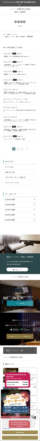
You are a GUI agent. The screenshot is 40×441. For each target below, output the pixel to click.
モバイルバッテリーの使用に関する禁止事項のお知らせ (19, 3)
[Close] (38, 412)
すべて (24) (9, 167)
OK (20, 438)
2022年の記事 (10, 220)
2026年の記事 (10, 199)
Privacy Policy (6, 428)
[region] (20, 425)
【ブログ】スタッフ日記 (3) (15, 177)
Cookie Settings (20, 432)
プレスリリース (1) (12, 182)
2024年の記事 (10, 209)
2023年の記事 (10, 215)
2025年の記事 (10, 204)
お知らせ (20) (10, 172)
